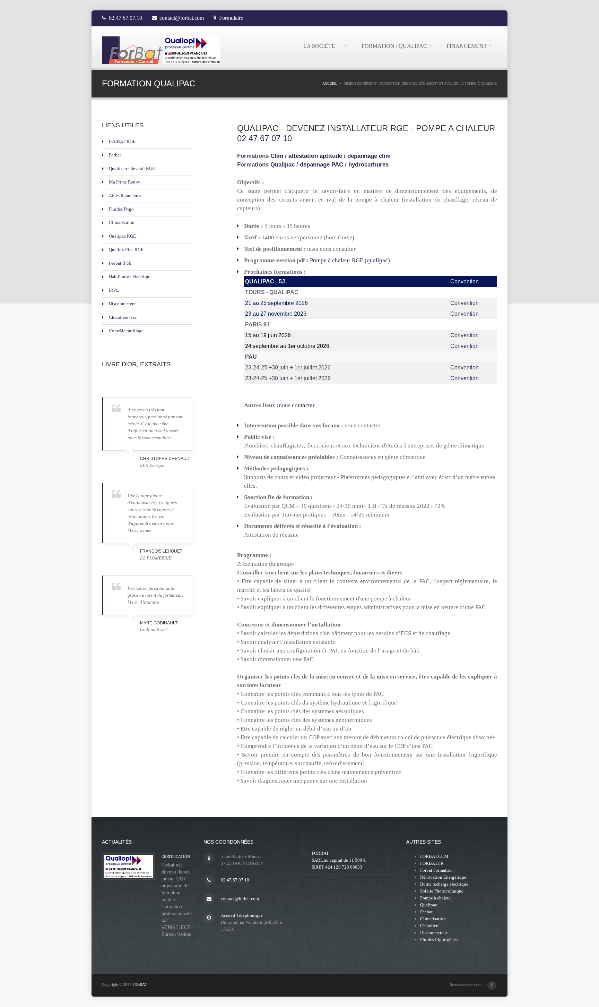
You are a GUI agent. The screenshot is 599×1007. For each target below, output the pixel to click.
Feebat (426, 911)
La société (322, 46)
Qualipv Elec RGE (126, 249)
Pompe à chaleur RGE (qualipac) (350, 260)
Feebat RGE (120, 263)
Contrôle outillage (126, 330)
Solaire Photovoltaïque (441, 891)
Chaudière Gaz (123, 317)
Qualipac (282, 164)
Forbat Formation (436, 870)
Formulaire (231, 18)
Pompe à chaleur (435, 898)
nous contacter (297, 405)
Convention (464, 303)
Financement (466, 46)
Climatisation (121, 222)
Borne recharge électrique (444, 884)
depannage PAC (321, 164)
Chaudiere (430, 925)
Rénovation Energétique (443, 877)
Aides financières (125, 195)
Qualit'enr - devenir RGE (132, 168)
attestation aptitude (316, 155)
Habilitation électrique (130, 276)
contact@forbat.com (181, 18)
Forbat (115, 154)
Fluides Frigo (121, 209)
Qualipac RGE (122, 236)
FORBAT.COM (434, 856)
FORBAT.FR (432, 863)
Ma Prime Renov (124, 182)
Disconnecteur (122, 303)
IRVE (114, 290)
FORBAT (139, 984)
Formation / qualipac (394, 46)
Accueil (329, 83)
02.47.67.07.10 (125, 18)
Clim (277, 155)
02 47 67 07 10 (264, 138)
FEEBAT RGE (122, 141)
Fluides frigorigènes (439, 939)
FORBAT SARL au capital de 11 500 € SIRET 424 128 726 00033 (339, 860)
